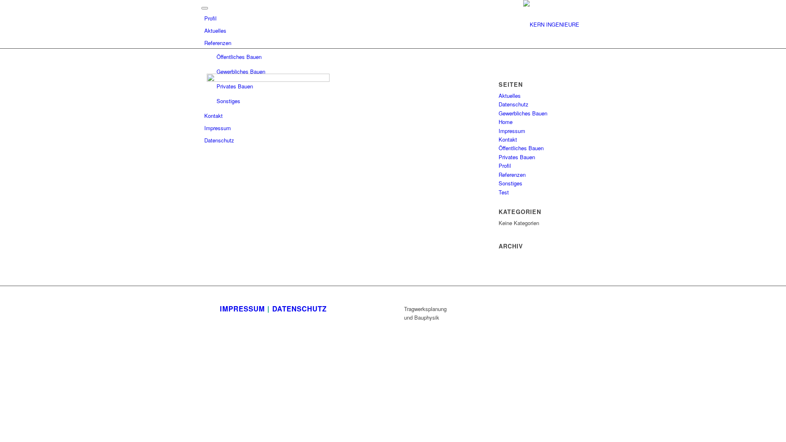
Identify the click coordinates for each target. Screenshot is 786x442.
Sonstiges (228, 101)
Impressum (217, 128)
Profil (210, 18)
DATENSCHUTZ (299, 308)
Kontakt (213, 116)
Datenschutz (219, 140)
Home (506, 122)
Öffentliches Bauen (239, 57)
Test (504, 192)
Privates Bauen (235, 86)
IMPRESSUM (242, 308)
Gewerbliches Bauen (241, 71)
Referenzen (217, 43)
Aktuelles (215, 30)
